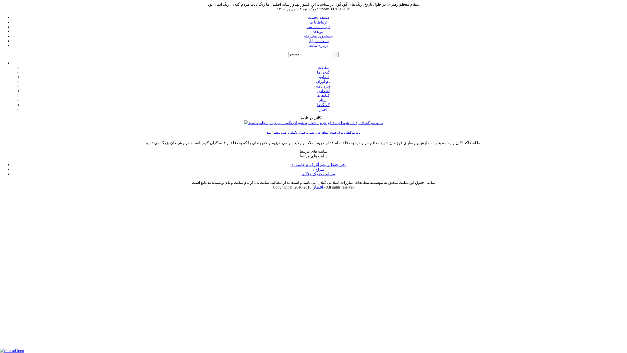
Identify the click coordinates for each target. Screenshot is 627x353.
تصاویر (323, 77)
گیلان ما (323, 72)
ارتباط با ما (318, 22)
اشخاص (323, 91)
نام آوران (323, 81)
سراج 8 (318, 169)
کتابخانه (323, 95)
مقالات (323, 67)
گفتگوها (323, 105)
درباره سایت (318, 45)
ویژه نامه (323, 86)
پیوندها (318, 31)
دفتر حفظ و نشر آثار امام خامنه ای (318, 165)
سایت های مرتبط (318, 165)
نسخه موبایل (318, 41)
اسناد (323, 100)
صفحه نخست (318, 17)
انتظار (318, 187)
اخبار (323, 109)
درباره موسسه (318, 27)
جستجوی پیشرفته (318, 36)
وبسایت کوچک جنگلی (318, 174)
